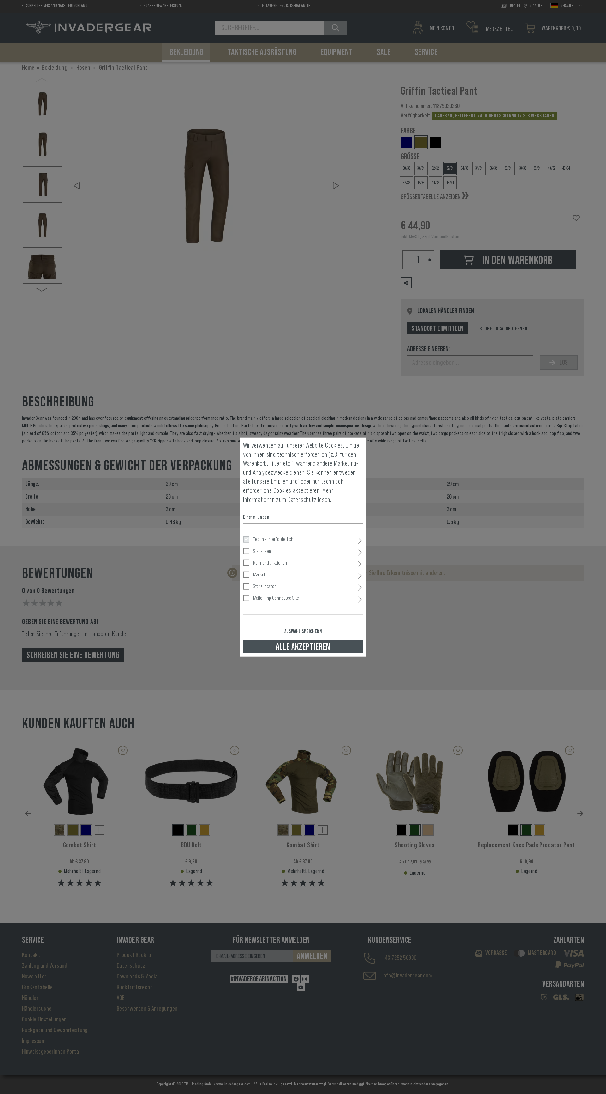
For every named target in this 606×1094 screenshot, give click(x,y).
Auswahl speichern (303, 631)
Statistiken (262, 551)
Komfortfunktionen (270, 562)
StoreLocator (264, 586)
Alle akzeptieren (303, 646)
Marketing (262, 574)
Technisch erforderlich (273, 539)
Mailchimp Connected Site (276, 598)
